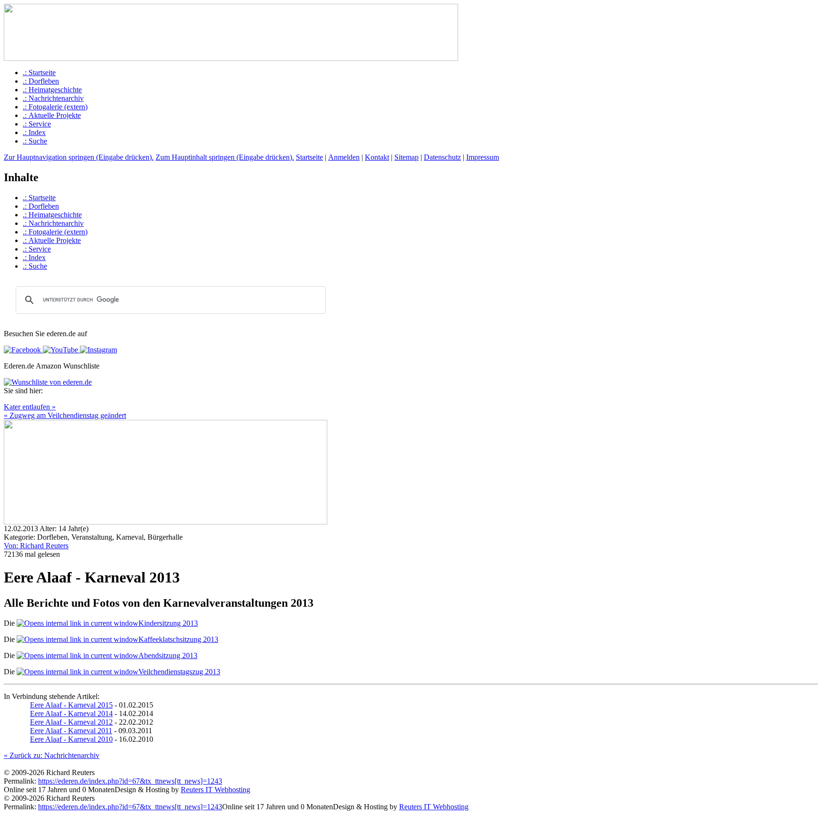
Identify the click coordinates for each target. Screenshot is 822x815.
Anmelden (344, 157)
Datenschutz (442, 157)
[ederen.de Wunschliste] (48, 382)
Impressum (482, 157)
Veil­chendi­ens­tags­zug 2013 (179, 672)
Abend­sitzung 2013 (167, 655)
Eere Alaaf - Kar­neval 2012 (71, 722)
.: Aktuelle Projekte (52, 115)
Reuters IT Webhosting (215, 790)
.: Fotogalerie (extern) (55, 107)
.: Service (37, 124)
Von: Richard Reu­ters (36, 546)
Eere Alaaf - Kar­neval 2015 (71, 705)
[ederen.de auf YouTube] (59, 350)
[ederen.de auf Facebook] (22, 350)
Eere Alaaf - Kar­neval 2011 (71, 731)
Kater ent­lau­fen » (30, 407)
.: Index (34, 132)
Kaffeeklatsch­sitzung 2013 (178, 639)
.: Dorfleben (41, 81)
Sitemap (406, 157)
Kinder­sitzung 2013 (168, 623)
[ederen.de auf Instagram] (97, 350)
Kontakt (377, 157)
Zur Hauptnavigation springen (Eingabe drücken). (79, 157)
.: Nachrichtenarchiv (53, 98)
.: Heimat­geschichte (52, 90)
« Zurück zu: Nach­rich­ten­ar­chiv (51, 755)
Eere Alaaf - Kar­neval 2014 (71, 713)
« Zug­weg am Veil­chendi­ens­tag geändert (65, 415)
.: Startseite (39, 72)
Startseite (309, 157)
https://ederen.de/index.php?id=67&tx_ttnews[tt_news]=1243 (130, 781)
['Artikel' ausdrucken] (7, 400)
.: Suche (35, 141)
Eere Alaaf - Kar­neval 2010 (71, 739)
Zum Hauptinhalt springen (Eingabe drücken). (225, 157)
